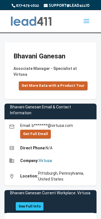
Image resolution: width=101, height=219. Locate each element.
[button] (53, 85)
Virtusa (45, 160)
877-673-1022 (27, 5)
